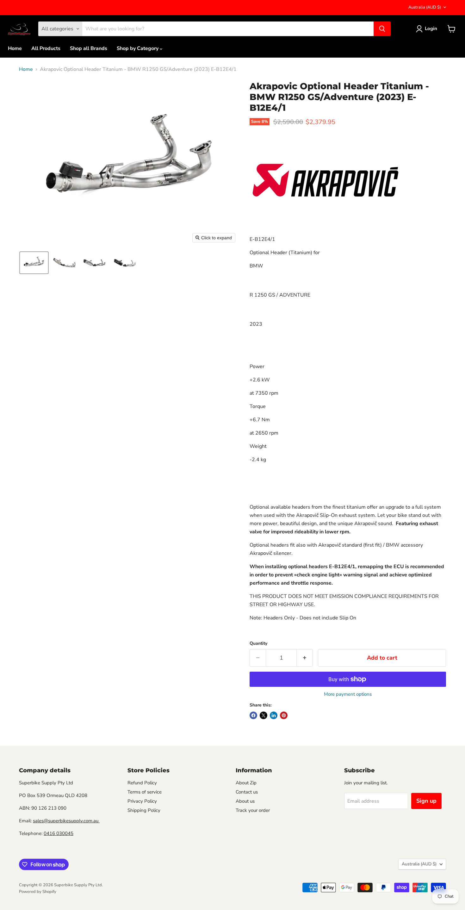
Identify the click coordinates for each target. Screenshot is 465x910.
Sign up (426, 801)
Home (15, 48)
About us (245, 801)
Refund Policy (142, 783)
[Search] (382, 29)
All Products (45, 48)
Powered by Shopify (37, 891)
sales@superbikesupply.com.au (66, 821)
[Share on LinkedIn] (273, 715)
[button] (34, 262)
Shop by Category (138, 48)
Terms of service (144, 792)
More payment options (348, 694)
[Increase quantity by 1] (305, 658)
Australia (424, 7)
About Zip (246, 783)
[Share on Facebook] (253, 715)
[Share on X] (263, 715)
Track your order (253, 810)
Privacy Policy (142, 801)
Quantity (258, 643)
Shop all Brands (88, 48)
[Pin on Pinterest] (284, 715)
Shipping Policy (143, 810)
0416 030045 (58, 833)
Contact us (247, 792)
